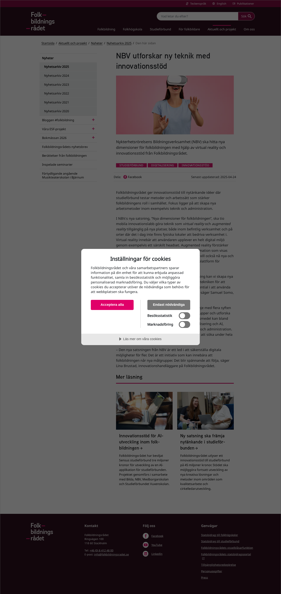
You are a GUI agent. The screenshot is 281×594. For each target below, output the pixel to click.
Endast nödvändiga (169, 305)
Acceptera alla (112, 305)
